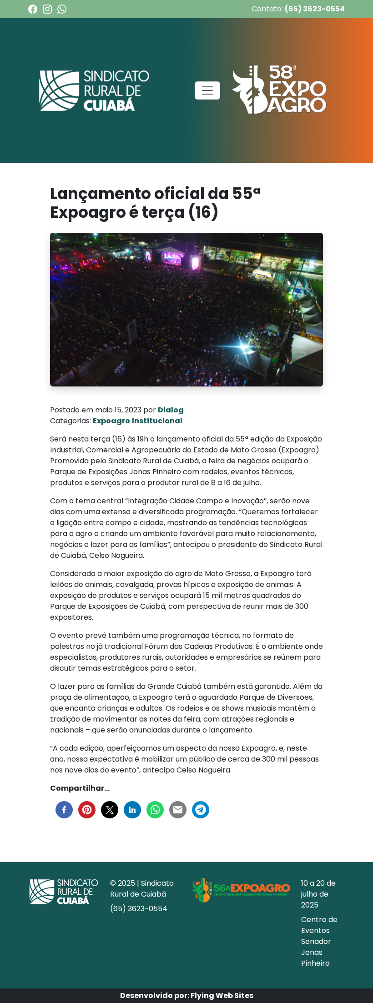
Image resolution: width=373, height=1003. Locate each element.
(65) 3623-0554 (315, 9)
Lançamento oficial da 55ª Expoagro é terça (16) (155, 203)
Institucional (157, 421)
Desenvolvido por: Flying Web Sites (186, 995)
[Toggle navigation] (207, 90)
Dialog (171, 410)
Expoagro (111, 421)
